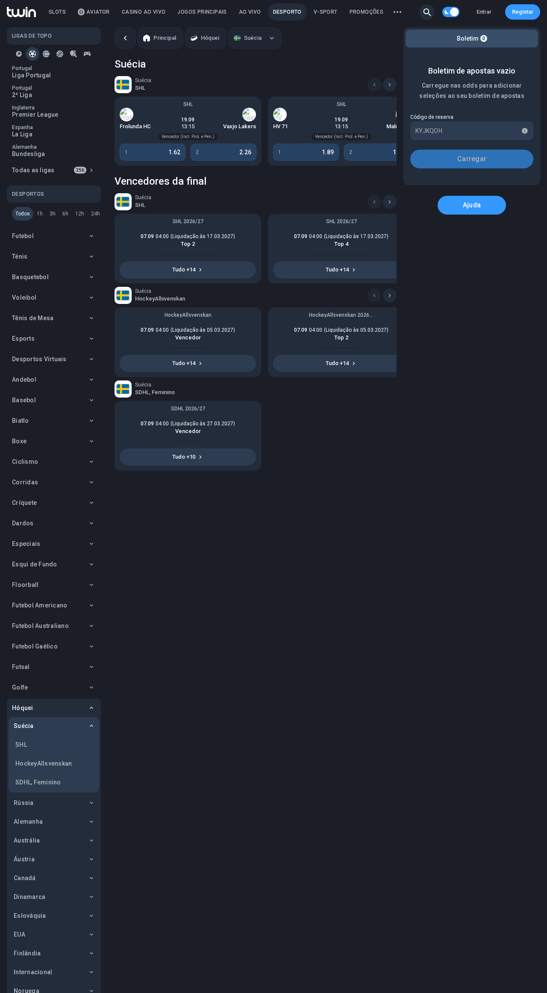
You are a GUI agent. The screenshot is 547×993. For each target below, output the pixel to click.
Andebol (24, 379)
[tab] (19, 54)
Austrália (27, 840)
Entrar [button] (483, 12)
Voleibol (24, 297)
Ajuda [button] (472, 205)
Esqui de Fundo (34, 564)
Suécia (24, 725)
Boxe (19, 441)
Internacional (33, 972)
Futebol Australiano (40, 625)
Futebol (23, 236)
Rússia (24, 802)
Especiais (26, 543)
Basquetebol (30, 277)
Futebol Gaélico (35, 646)
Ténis (19, 256)
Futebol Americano (39, 605)
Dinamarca (29, 896)
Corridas (25, 482)
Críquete (24, 502)
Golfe (20, 687)
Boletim (471, 38)
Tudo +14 (183, 269)
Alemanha (28, 821)
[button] (427, 12)
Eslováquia (30, 915)
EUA (19, 934)
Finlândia (27, 953)
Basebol (24, 400)
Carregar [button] (471, 159)
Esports (23, 338)
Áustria (24, 859)
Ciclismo (25, 461)
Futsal (21, 666)
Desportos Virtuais (39, 359)
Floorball (25, 584)
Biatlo (20, 420)
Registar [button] (522, 12)
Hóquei (22, 707)
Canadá (25, 878)
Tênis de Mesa (32, 318)
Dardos (23, 523)
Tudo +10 (183, 457)
